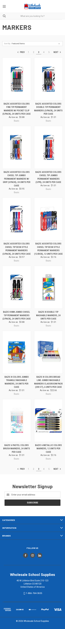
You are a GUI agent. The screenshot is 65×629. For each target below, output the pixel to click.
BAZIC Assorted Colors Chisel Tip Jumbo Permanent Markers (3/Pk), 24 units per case (48, 177)
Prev (22, 52)
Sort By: (7, 43)
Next (56, 52)
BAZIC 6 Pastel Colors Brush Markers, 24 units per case (16, 448)
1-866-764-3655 (34, 593)
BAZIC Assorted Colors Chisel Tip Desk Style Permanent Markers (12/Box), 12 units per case (48, 248)
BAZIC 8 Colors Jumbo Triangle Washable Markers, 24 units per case (17, 382)
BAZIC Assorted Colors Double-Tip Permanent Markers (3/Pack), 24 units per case (48, 108)
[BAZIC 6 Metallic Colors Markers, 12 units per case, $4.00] (48, 420)
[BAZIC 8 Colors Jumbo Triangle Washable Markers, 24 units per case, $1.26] (16, 352)
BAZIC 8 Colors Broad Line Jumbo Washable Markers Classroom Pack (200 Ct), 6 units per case (48, 382)
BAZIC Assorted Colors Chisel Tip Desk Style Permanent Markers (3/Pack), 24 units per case (16, 248)
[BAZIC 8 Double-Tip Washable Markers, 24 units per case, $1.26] (48, 287)
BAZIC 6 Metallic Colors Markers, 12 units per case (48, 448)
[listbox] (36, 43)
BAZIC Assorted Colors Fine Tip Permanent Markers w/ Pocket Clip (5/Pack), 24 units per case (16, 108)
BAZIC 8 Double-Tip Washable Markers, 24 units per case (48, 315)
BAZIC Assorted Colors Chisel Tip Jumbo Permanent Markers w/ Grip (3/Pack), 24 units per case (16, 179)
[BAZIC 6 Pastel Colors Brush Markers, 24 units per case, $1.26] (16, 420)
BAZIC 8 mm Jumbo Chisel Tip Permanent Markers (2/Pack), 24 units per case (16, 315)
